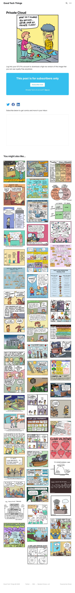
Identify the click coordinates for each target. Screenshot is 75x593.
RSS (33, 584)
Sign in (47, 90)
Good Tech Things (13, 3)
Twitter (27, 584)
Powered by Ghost (65, 584)
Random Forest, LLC (44, 584)
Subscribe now (37, 85)
